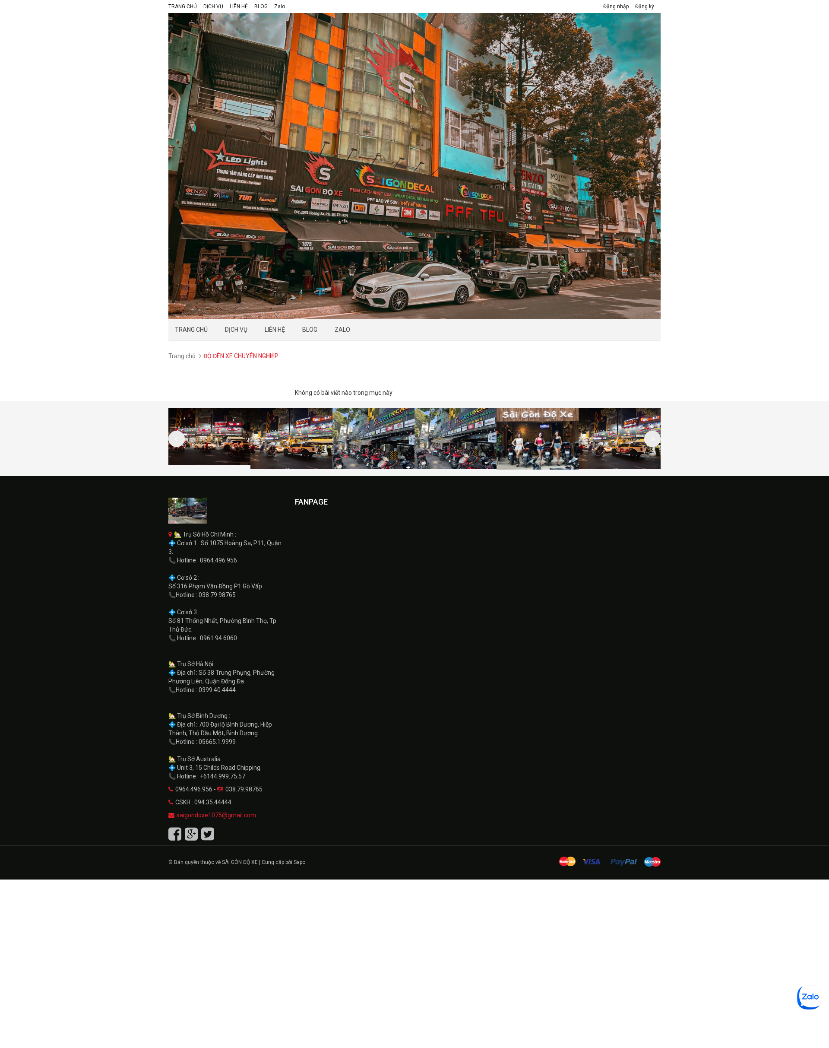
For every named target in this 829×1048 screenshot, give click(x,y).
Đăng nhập (616, 6)
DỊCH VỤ (213, 6)
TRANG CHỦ (182, 6)
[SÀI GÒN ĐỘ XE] (225, 511)
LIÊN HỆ (239, 6)
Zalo (279, 6)
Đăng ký (644, 6)
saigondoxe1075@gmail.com (216, 815)
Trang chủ (182, 356)
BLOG (261, 6)
